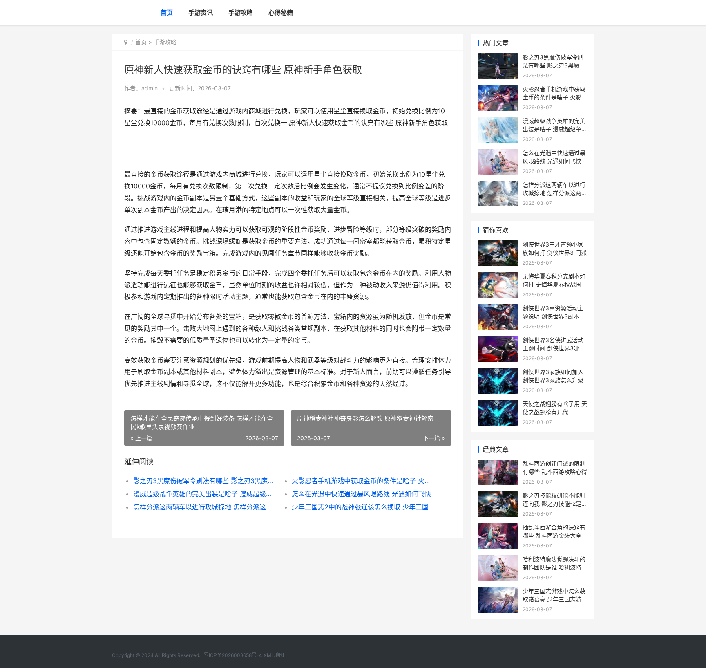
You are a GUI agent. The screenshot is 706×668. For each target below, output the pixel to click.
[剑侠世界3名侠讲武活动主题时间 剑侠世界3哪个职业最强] (498, 341)
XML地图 (274, 655)
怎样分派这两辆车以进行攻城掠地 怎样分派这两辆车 (204, 507)
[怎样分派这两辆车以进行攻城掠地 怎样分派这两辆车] (498, 185)
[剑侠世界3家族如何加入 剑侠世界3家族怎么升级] (498, 373)
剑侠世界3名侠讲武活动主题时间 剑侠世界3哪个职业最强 (554, 347)
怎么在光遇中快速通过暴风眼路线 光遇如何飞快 (361, 494)
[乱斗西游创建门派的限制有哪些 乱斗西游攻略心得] (498, 464)
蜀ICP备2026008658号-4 (233, 655)
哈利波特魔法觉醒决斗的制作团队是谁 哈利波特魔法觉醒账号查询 (555, 567)
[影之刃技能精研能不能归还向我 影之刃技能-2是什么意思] (498, 496)
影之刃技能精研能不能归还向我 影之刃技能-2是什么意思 (555, 503)
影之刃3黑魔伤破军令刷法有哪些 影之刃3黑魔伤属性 (204, 481)
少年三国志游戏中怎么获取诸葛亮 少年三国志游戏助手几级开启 (555, 598)
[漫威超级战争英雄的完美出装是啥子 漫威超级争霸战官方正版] (498, 122)
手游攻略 (240, 12)
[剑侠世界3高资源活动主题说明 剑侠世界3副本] (498, 309)
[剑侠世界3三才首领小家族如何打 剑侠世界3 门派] (498, 245)
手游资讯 (200, 12)
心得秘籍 (280, 12)
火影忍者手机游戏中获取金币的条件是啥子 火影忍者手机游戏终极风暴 (363, 481)
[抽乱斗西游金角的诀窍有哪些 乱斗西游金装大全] (498, 528)
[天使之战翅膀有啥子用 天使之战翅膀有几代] (498, 404)
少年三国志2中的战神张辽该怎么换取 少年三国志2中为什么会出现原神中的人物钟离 (363, 507)
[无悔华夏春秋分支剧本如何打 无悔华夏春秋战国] (498, 277)
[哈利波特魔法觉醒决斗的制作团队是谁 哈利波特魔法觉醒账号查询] (498, 560)
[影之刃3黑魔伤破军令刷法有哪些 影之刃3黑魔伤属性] (498, 58)
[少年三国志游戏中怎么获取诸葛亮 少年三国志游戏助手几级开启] (498, 592)
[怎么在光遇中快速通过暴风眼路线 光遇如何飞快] (498, 153)
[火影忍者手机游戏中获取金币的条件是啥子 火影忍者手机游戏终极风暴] (498, 90)
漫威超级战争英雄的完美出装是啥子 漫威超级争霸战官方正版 (204, 494)
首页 (167, 12)
